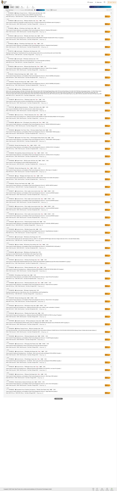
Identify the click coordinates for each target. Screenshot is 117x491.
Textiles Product (19, 160)
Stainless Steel (19, 122)
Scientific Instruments (20, 320)
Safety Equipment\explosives (22, 107)
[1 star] (13, 10)
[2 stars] (15, 10)
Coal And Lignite (19, 51)
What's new (99, 2)
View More (58, 398)
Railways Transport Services (21, 13)
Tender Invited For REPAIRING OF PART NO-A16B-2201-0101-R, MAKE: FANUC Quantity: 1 (25, 109)
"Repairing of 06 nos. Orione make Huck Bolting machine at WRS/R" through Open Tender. (24, 14)
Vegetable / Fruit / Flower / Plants (22, 130)
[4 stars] (17, 10)
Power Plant (18, 89)
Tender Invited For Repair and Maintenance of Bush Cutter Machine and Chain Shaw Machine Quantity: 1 (27, 345)
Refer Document (12, 24)
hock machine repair (29, 9)
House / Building (19, 244)
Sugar (17, 28)
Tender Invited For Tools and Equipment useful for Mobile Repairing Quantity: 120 (22, 162)
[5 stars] (18, 10)
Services (91, 2)
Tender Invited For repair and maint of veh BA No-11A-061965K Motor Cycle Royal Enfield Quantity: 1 (26, 101)
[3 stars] (16, 10)
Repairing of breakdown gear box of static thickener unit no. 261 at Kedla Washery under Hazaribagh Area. (27, 292)
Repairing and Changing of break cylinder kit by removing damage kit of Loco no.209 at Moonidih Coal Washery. (28, 60)
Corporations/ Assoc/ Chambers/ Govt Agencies (26, 389)
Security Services (19, 20)
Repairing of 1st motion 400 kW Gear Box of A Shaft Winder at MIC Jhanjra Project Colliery (24, 253)
